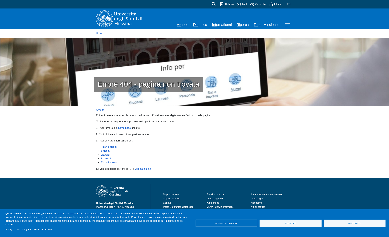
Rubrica (229, 4)
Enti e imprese (109, 162)
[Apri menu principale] (286, 25)
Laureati (105, 154)
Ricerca (243, 25)
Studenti (105, 150)
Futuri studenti (109, 146)
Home (99, 33)
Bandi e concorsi (216, 194)
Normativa (256, 202)
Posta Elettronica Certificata (178, 206)
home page (124, 127)
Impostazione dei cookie (226, 223)
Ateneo (182, 25)
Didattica (200, 25)
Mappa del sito (171, 194)
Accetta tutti (354, 223)
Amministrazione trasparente (266, 194)
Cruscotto (260, 4)
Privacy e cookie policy (16, 229)
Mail (244, 4)
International (222, 25)
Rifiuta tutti (290, 223)
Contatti (167, 202)
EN (289, 4)
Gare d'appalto (215, 198)
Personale (106, 158)
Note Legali (257, 198)
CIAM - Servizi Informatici (220, 206)
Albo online (213, 202)
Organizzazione (171, 198)
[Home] (119, 19)
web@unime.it (143, 168)
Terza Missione (266, 25)
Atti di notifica (258, 206)
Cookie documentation (41, 229)
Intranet (278, 4)
